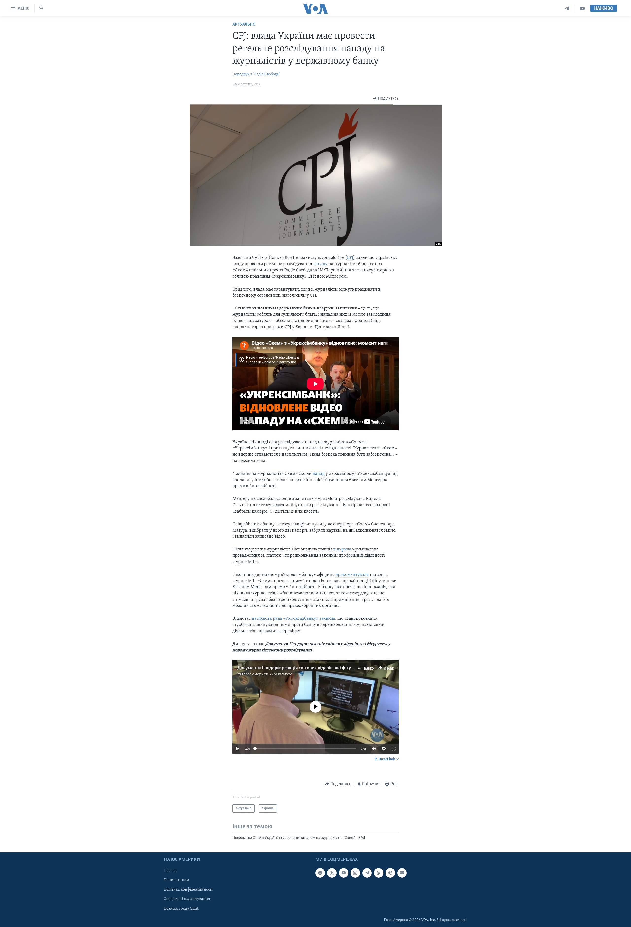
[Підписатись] (402, 872)
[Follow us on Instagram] (355, 872)
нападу (320, 264)
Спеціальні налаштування (187, 899)
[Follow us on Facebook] (320, 872)
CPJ (350, 258)
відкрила (342, 549)
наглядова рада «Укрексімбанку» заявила (293, 619)
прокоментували (352, 575)
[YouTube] (582, 8)
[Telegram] (567, 8)
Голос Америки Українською (267, 674)
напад (319, 474)
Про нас (170, 871)
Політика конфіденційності (188, 890)
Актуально (244, 24)
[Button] (386, 98)
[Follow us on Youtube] (343, 872)
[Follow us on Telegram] (367, 872)
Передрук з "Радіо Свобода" (256, 74)
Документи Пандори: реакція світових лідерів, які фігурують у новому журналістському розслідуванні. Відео (351, 668)
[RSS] (378, 872)
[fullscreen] (394, 749)
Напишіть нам (176, 880)
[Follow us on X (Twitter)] (331, 872)
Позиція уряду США (181, 908)
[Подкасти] (390, 872)
